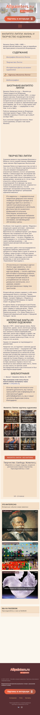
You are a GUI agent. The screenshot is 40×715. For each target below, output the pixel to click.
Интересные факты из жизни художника (18, 68)
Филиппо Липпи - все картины (20, 457)
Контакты (28, 698)
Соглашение (13, 698)
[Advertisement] (20, 139)
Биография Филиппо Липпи (18, 57)
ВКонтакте (18, 707)
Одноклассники (21, 707)
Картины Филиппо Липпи (19, 75)
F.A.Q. (21, 698)
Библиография (12, 80)
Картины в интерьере (18, 18)
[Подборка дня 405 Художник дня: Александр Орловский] (20, 540)
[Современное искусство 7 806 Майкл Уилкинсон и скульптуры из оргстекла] (20, 598)
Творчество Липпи (14, 62)
